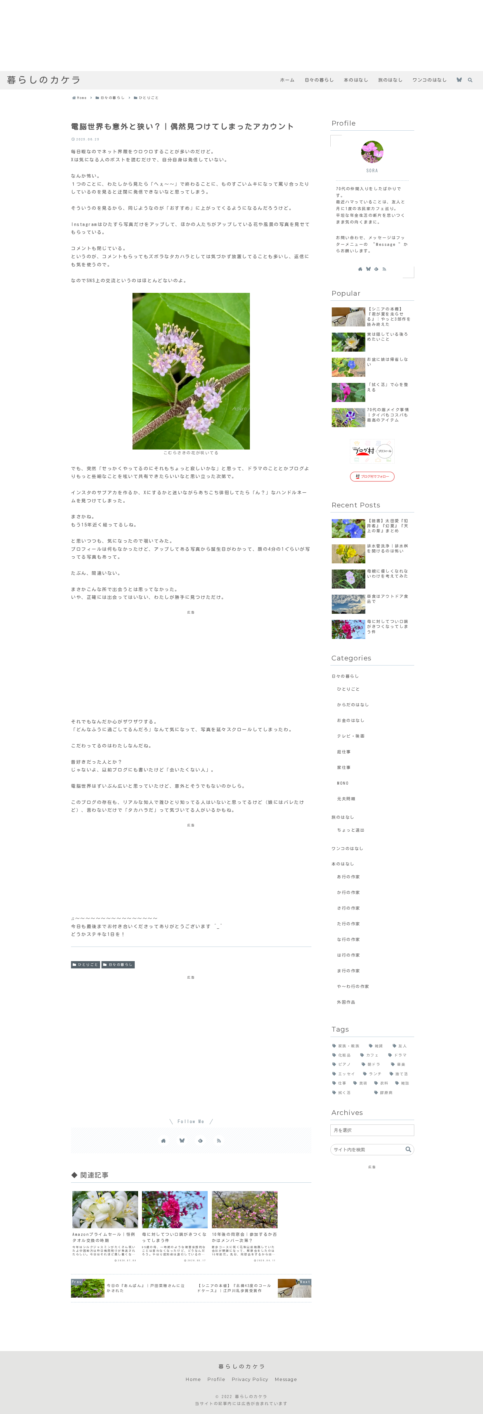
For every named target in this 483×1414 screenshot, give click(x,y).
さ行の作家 (348, 908)
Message (286, 1379)
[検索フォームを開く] (470, 80)
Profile (216, 1379)
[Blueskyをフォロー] (459, 80)
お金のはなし (351, 720)
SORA (372, 170)
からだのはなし (353, 705)
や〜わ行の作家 (353, 986)
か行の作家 (348, 892)
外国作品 (346, 1002)
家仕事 (344, 767)
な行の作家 (348, 939)
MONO (343, 783)
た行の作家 (348, 924)
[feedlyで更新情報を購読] (200, 1140)
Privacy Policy (250, 1379)
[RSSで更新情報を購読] (218, 1140)
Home (193, 1379)
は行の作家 (348, 955)
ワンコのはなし (348, 848)
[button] (408, 1149)
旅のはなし (343, 817)
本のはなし (343, 864)
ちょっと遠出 (351, 830)
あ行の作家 (348, 877)
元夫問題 (346, 799)
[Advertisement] (167, 35)
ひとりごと (88, 964)
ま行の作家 (348, 971)
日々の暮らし (121, 964)
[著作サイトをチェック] (163, 1140)
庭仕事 (344, 752)
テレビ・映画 (351, 736)
